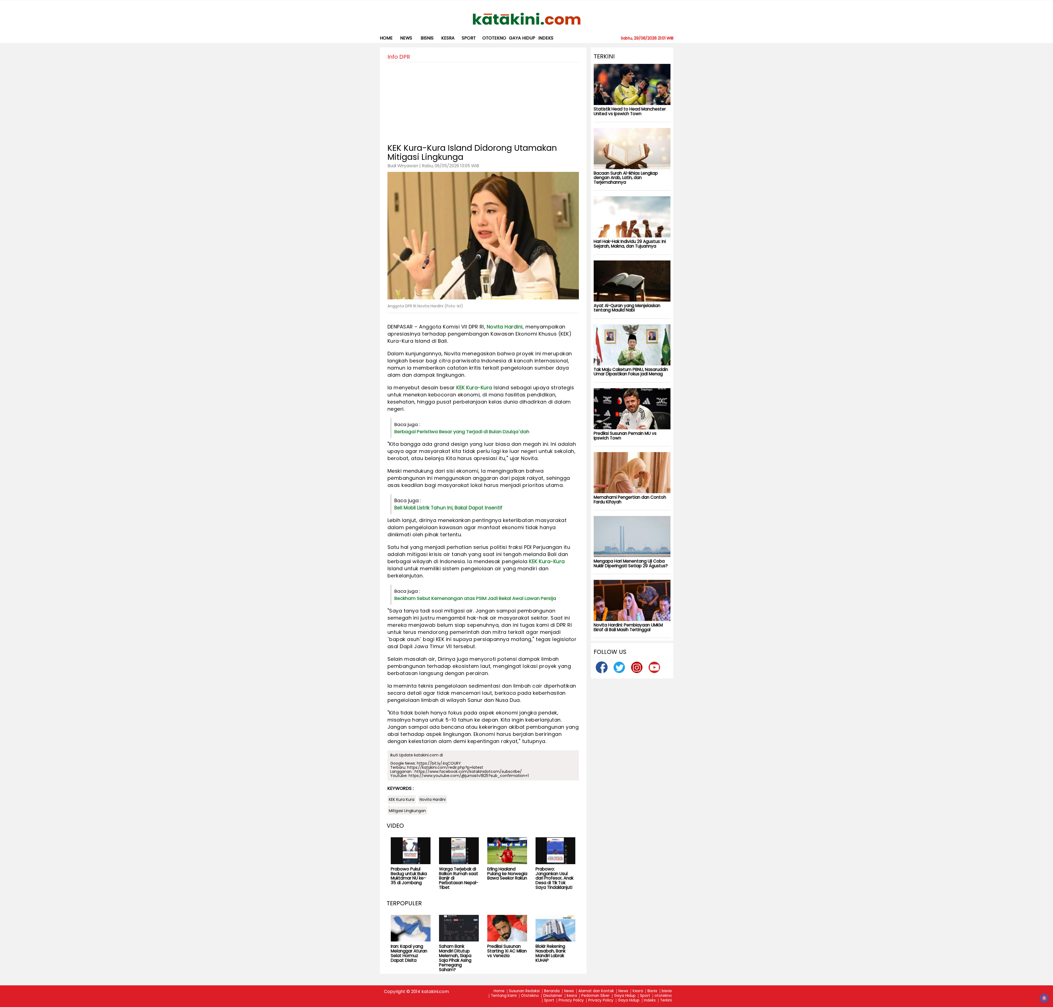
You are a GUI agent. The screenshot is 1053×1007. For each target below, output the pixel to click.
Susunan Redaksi (524, 991)
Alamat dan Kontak (596, 991)
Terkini (666, 1001)
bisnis (427, 38)
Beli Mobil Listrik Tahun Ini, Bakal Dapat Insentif (448, 507)
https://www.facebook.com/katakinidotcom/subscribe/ (468, 771)
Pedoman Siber (595, 996)
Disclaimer (552, 996)
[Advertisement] (483, 100)
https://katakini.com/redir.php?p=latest (445, 767)
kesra (448, 38)
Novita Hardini (505, 326)
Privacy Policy (571, 1001)
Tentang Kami (504, 996)
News (406, 38)
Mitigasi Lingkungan (407, 810)
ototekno (494, 38)
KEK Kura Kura (401, 799)
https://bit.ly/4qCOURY (439, 763)
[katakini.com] (526, 19)
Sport (469, 38)
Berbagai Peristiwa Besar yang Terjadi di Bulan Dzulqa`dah (461, 431)
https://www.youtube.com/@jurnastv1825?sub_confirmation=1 (469, 775)
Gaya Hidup (522, 38)
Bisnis (652, 991)
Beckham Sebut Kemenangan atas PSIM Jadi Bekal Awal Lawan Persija (475, 598)
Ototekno (530, 996)
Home (386, 38)
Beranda (552, 991)
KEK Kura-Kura (474, 387)
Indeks (545, 38)
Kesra (638, 991)
